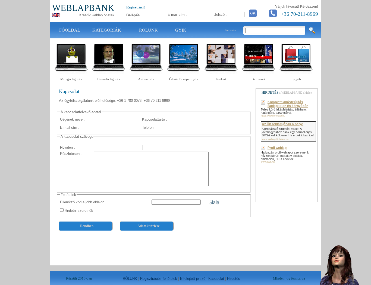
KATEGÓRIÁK (106, 30)
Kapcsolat (216, 279)
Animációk (146, 79)
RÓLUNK (148, 30)
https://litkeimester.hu (273, 115)
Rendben (86, 226)
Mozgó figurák (71, 79)
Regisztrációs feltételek (159, 279)
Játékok (221, 79)
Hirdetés (233, 279)
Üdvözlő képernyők (183, 79)
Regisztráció (136, 7)
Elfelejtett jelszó (193, 279)
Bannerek (258, 79)
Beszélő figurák (108, 79)
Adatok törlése (148, 226)
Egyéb (296, 79)
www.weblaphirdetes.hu (275, 139)
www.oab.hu (268, 162)
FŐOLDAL (69, 30)
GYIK (180, 30)
